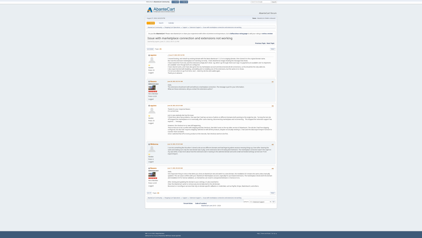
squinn (153, 55)
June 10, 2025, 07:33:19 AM (175, 144)
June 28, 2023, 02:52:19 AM (175, 105)
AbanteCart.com (206, 206)
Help (258, 233)
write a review (267, 34)
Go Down (150, 49)
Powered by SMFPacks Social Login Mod (170, 235)
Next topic (270, 43)
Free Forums (154, 235)
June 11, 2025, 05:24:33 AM (175, 168)
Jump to (246, 202)
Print (273, 49)
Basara (153, 81)
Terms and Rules (265, 233)
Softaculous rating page (238, 34)
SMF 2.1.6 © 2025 (150, 233)
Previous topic (260, 43)
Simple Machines (159, 233)
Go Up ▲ (274, 233)
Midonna (154, 144)
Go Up (149, 193)
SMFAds (147, 235)
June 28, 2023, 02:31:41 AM (175, 81)
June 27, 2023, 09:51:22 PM (176, 55)
